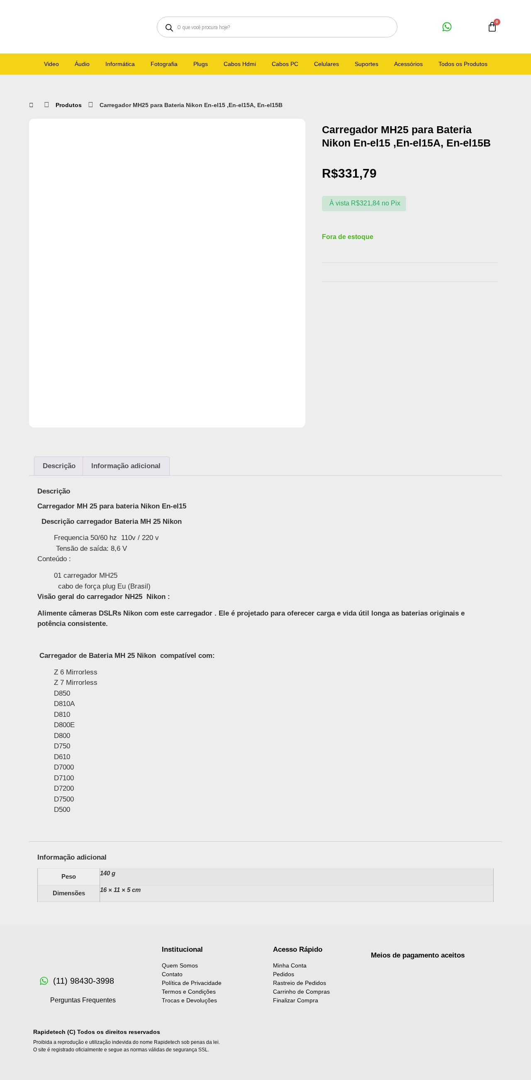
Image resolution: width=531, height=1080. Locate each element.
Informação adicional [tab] (126, 466)
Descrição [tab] (59, 466)
